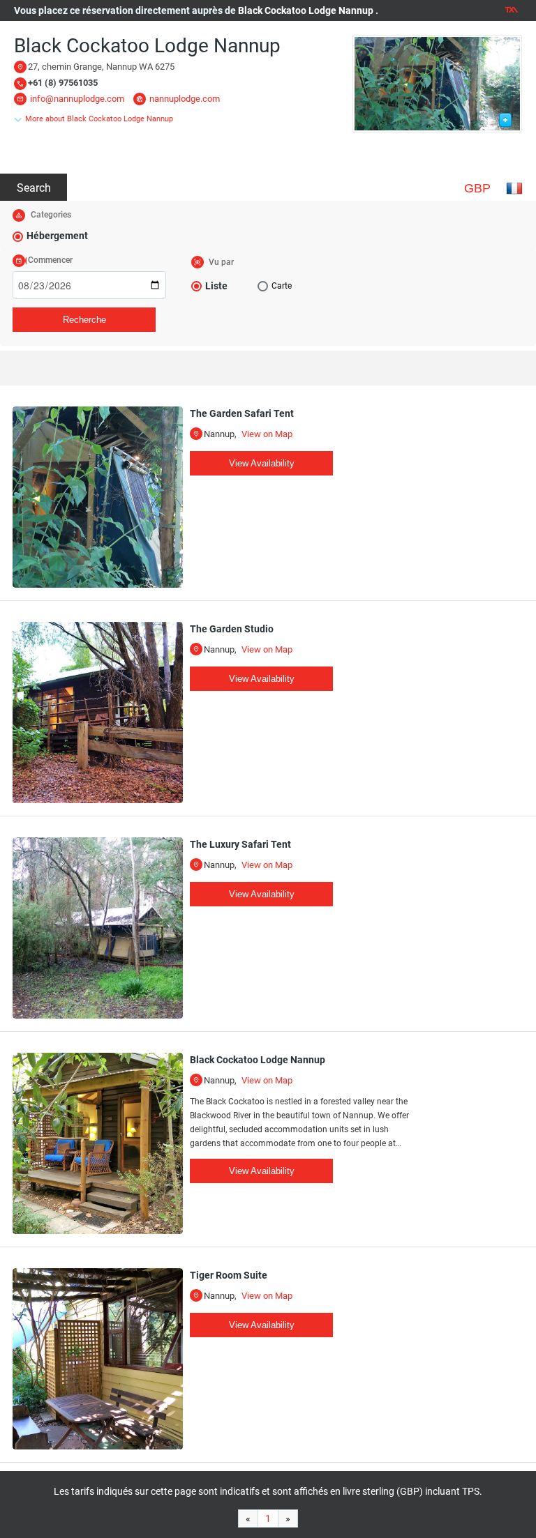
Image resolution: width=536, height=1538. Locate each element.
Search (34, 188)
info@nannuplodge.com (77, 98)
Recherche (84, 319)
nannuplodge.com (184, 98)
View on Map (266, 434)
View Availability (262, 463)
